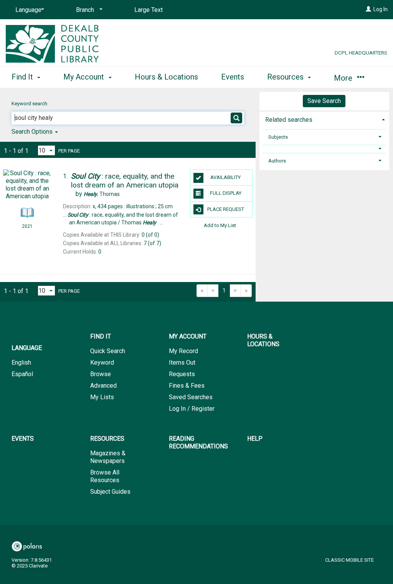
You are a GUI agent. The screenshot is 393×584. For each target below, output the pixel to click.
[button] (324, 149)
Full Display (225, 193)
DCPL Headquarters (361, 53)
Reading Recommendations (198, 442)
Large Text (148, 9)
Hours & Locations (166, 76)
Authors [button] (277, 161)
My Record (183, 351)
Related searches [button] (288, 119)
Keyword (102, 362)
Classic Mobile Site (349, 560)
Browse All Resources (104, 476)
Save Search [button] (324, 101)
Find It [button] (23, 76)
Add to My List (220, 225)
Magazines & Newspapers (107, 457)
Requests (182, 374)
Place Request (225, 209)
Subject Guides (110, 491)
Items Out (182, 362)
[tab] (324, 119)
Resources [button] (286, 76)
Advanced (103, 385)
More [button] (344, 78)
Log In (380, 9)
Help (255, 438)
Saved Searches (191, 397)
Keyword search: (31, 103)
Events (232, 76)
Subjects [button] (278, 137)
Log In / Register (192, 408)
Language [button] (27, 348)
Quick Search (107, 351)
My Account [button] (84, 76)
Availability (225, 177)
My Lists (102, 397)
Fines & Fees (187, 385)
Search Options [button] (33, 131)
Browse (100, 374)
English (21, 362)
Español (22, 374)
